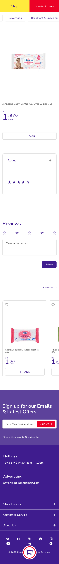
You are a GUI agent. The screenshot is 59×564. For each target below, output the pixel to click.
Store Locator (12, 504)
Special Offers (44, 6)
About (12, 160)
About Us (9, 525)
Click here (15, 437)
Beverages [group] (15, 18)
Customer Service (15, 515)
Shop (14, 6)
